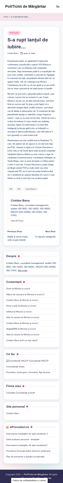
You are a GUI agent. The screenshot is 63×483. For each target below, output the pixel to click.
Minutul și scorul (22, 288)
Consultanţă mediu (15, 367)
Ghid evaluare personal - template (22, 439)
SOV (19, 189)
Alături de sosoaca (15, 294)
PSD (11, 189)
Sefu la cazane (13, 317)
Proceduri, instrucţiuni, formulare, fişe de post (28, 372)
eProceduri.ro (19, 427)
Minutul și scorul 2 (35, 294)
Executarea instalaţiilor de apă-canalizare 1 (27, 434)
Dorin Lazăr (12, 306)
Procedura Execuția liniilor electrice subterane (28, 451)
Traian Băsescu (30, 189)
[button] (17, 221)
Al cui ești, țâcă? (30, 340)
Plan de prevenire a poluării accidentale (25, 457)
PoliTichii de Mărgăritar (25, 6)
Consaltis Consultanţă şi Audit (20, 393)
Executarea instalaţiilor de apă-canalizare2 (26, 445)
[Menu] (57, 6)
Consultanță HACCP (38, 361)
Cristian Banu (20, 200)
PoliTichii (14, 33)
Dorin (8, 288)
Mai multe (22, 270)
